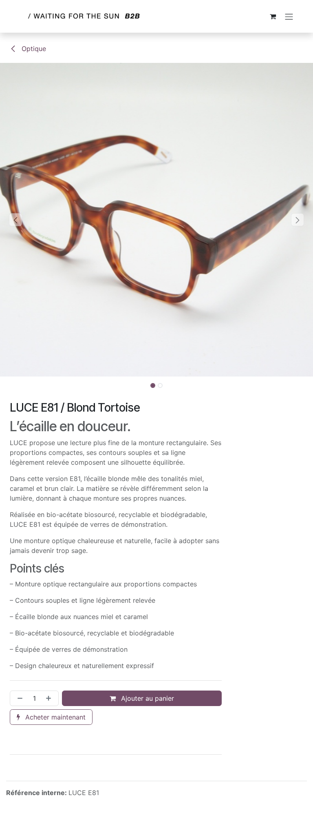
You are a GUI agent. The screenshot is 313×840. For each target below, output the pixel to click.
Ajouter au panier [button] (146, 698)
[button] (15, 219)
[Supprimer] (18, 698)
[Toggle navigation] (289, 16)
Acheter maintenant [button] (54, 717)
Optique (33, 49)
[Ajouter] (50, 698)
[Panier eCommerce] (273, 16)
